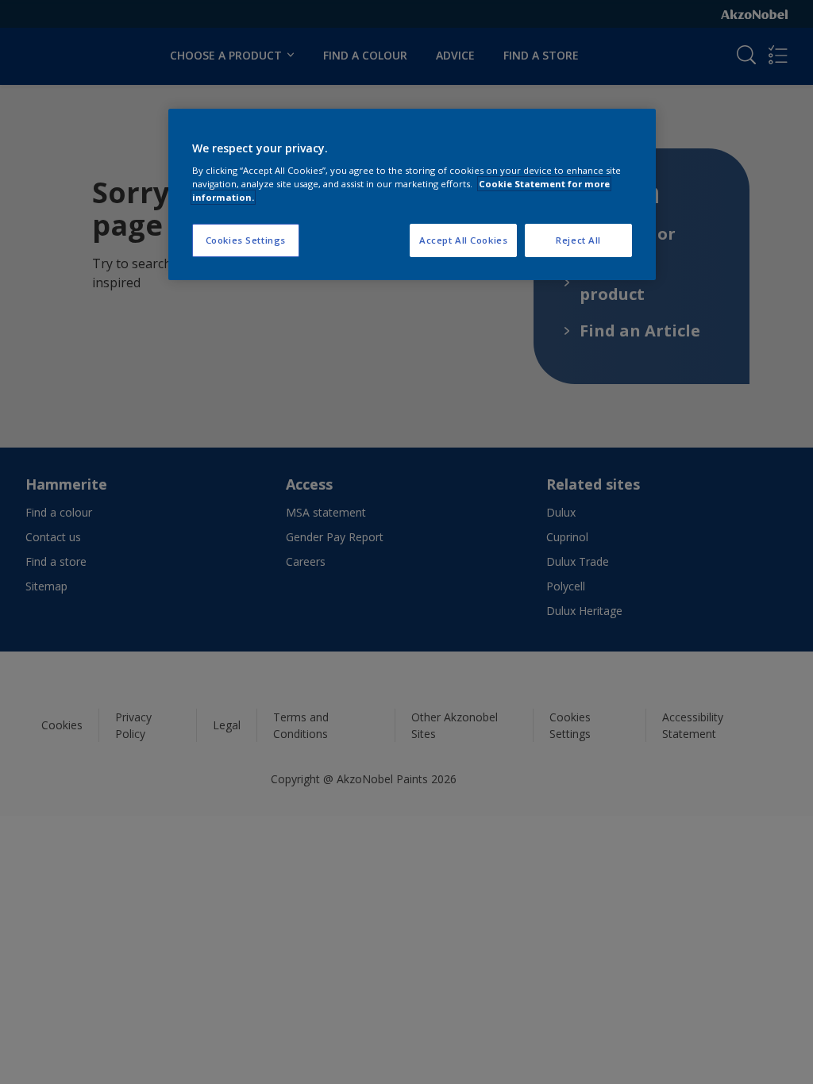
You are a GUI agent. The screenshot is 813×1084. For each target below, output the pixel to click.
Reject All (578, 240)
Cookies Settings (246, 240)
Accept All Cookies (463, 240)
